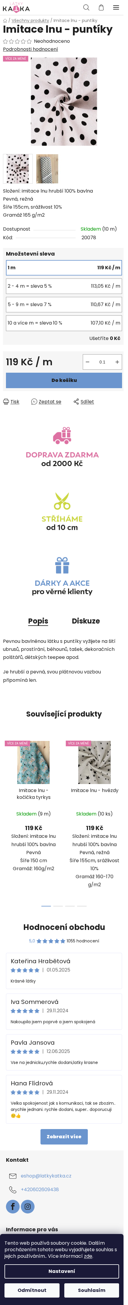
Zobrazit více (64, 1136)
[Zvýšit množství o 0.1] (117, 362)
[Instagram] (28, 1206)
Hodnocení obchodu (64, 927)
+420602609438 (40, 1189)
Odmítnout (32, 1290)
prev (6, 777)
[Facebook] (13, 1206)
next (122, 777)
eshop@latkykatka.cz (46, 1175)
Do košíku (64, 380)
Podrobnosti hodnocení (30, 49)
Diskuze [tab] (86, 621)
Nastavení (62, 1271)
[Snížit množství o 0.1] (87, 362)
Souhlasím (91, 1290)
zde (88, 1256)
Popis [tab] (38, 621)
